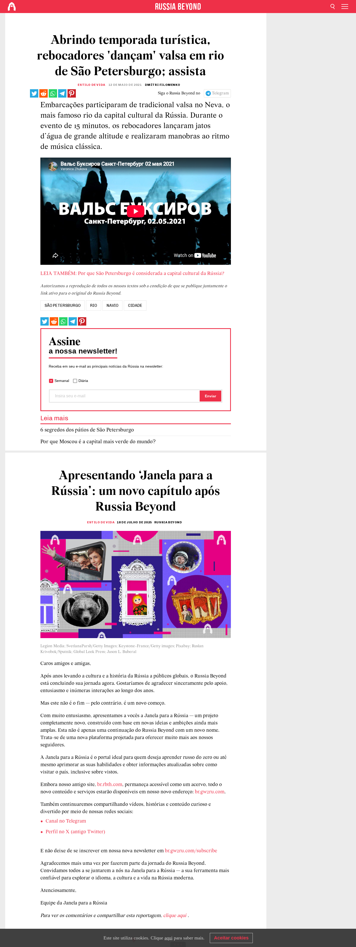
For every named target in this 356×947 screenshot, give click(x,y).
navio (112, 305)
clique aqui (175, 915)
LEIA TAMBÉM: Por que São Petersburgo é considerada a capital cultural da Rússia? (132, 273)
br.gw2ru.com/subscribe (191, 851)
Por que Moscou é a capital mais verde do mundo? (98, 442)
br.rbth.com (109, 784)
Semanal (61, 381)
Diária (83, 381)
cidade (135, 305)
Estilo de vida (91, 85)
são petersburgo (63, 305)
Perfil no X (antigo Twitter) (75, 832)
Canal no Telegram (66, 821)
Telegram (220, 93)
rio (93, 305)
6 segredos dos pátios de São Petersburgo (87, 430)
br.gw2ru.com (209, 792)
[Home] (12, 6)
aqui (168, 937)
